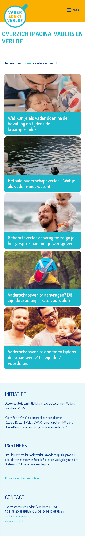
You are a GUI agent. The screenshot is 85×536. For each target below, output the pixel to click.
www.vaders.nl (14, 521)
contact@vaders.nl (16, 516)
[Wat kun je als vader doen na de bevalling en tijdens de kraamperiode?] (42, 104)
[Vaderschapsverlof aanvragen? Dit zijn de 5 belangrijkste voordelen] (42, 278)
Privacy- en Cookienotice (22, 478)
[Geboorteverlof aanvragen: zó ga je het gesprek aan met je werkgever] (42, 221)
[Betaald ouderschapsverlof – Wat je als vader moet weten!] (42, 164)
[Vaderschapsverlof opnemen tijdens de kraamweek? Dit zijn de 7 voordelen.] (42, 338)
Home (28, 63)
